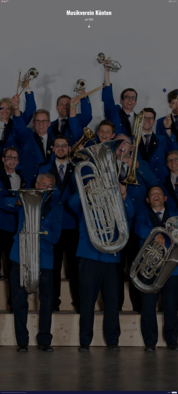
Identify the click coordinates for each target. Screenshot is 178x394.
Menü (175, 1)
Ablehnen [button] (169, 392)
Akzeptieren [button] (174, 392)
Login (170, 1)
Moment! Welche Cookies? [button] (22, 392)
